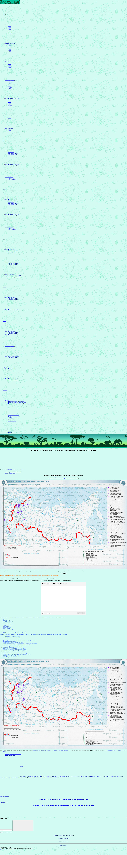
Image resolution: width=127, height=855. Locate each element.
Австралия (10, 417)
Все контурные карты (10, 43)
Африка (9, 416)
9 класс (9, 30)
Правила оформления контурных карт (16, 401)
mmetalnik (22, 469)
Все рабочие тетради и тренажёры (12, 61)
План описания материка (13, 415)
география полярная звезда (93, 776)
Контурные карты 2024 (13, 165)
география (85, 776)
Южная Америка (11, 419)
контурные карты (11, 777)
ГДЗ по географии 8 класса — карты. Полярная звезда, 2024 (63, 478)
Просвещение (30, 777)
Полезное (5, 390)
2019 (21, 776)
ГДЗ (27, 776)
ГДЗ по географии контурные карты (65, 776)
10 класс (10, 31)
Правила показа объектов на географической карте (19, 403)
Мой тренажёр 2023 (12, 154)
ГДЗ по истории (63, 845)
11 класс (10, 33)
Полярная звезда (23, 777)
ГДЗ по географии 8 (41, 776)
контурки (114, 776)
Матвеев (17, 777)
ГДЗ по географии (32, 776)
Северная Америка (12, 421)
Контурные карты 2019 (13, 153)
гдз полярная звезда (78, 776)
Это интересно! (8, 431)
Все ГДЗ (4, 14)
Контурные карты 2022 (13, 252)
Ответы (21, 766)
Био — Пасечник (9, 128)
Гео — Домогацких (9, 116)
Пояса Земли (10, 432)
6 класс (9, 27)
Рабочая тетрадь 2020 (12, 179)
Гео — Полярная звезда (10, 80)
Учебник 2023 (11, 152)
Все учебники (8, 24)
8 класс (9, 29)
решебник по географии (39, 777)
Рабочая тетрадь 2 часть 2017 (14, 277)
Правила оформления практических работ (17, 402)
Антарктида (10, 418)
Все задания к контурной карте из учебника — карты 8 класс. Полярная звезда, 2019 (51, 750)
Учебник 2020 (11, 178)
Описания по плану (9, 413)
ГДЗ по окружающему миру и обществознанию (63, 835)
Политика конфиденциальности (7, 849)
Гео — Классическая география (12, 98)
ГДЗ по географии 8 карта (51, 776)
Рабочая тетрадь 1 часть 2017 (14, 275)
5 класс (9, 26)
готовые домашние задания (106, 776)
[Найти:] (6, 830)
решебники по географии (50, 777)
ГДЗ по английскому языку (63, 838)
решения (58, 777)
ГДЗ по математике (63, 841)
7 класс (9, 28)
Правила (7, 400)
